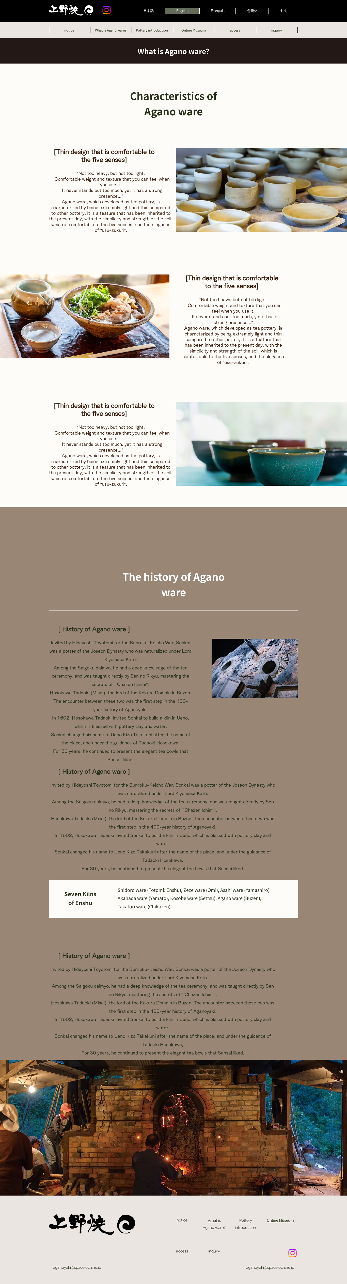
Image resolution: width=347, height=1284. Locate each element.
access (182, 1251)
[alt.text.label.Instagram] (106, 10)
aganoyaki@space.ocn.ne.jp (77, 1267)
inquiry (214, 1251)
